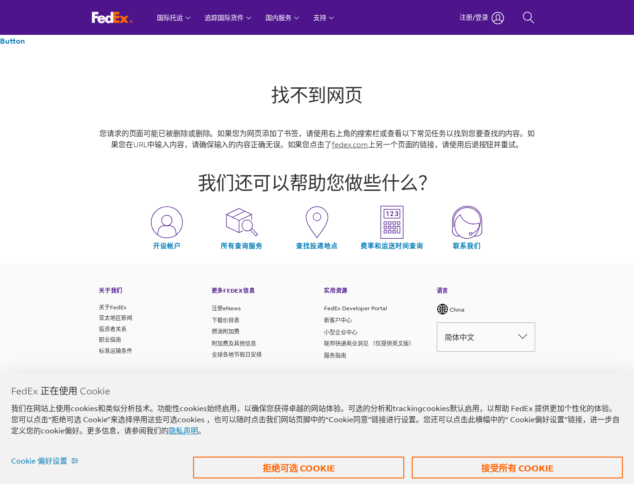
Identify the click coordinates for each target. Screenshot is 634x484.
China (456, 309)
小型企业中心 (340, 332)
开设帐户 (167, 246)
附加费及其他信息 (234, 343)
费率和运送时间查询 (392, 246)
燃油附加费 (225, 331)
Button (12, 41)
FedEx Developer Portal (355, 308)
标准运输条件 (115, 350)
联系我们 (467, 246)
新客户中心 (338, 320)
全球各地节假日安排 (237, 354)
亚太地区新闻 (115, 317)
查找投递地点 (317, 246)
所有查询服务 (242, 246)
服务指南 (335, 355)
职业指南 (110, 339)
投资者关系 (113, 329)
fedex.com (350, 144)
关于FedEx (113, 307)
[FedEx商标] (121, 17)
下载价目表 (225, 320)
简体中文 (459, 337)
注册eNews (226, 308)
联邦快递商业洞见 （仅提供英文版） (369, 343)
